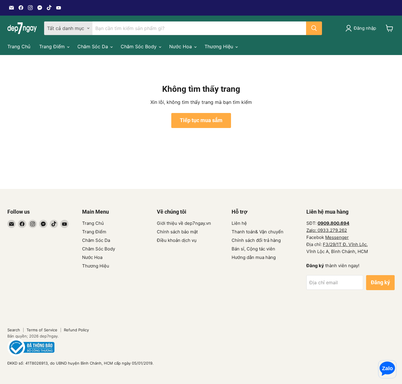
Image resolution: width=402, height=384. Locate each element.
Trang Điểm (52, 46)
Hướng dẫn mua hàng (254, 257)
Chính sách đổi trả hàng (256, 240)
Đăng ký (380, 282)
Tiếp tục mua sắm (201, 120)
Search (13, 330)
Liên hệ (239, 223)
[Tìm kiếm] (314, 28)
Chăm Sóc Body (139, 46)
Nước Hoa (181, 46)
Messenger (337, 237)
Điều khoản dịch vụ (177, 240)
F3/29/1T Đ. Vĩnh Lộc (345, 244)
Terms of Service (41, 330)
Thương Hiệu (220, 46)
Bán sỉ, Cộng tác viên (253, 249)
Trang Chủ (18, 46)
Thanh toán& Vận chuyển (257, 232)
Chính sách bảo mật (177, 232)
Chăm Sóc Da (93, 46)
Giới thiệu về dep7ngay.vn (184, 223)
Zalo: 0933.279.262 (326, 230)
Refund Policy (76, 330)
